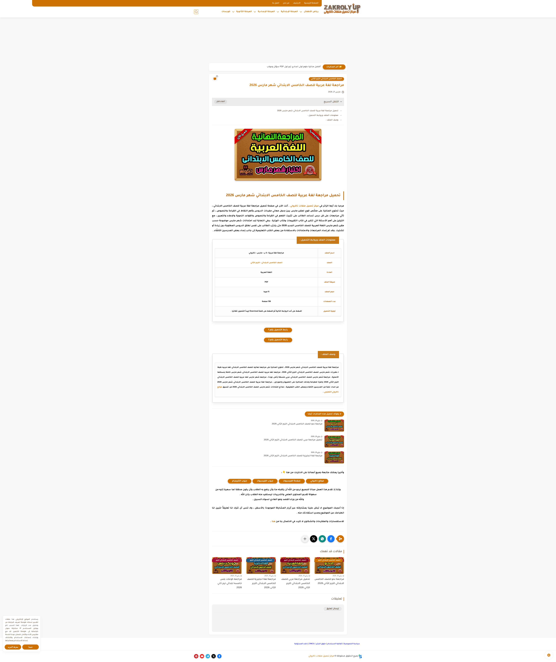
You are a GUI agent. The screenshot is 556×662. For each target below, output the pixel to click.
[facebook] (219, 656)
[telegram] (208, 656)
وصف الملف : (332, 120)
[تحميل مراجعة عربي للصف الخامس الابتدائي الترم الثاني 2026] (334, 441)
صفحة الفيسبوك (291, 481)
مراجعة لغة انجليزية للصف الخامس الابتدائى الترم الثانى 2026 (293, 456)
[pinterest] (196, 656)
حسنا (31, 647)
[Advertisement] (278, 40)
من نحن (286, 3)
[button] (331, 538)
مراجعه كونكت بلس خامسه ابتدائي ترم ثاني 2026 (229, 583)
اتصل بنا (275, 3)
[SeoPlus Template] (360, 656)
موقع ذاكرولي (317, 481)
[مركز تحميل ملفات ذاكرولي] (342, 8)
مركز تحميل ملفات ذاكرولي (304, 206)
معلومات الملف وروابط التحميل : (323, 115)
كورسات (226, 12)
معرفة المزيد (13, 647)
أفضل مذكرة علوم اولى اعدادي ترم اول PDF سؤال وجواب (294, 67)
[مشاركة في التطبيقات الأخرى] (305, 538)
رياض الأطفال (311, 12)
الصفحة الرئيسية (311, 3)
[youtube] (202, 656)
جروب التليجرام (239, 481)
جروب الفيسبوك (265, 481)
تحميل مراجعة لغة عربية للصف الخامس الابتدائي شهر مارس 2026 (307, 111)
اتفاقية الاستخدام (334, 644)
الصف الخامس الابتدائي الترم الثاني (326, 79)
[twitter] (213, 656)
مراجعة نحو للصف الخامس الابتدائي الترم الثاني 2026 (297, 424)
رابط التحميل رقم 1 (278, 330)
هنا (273, 521)
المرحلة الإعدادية (266, 12)
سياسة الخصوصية (352, 644)
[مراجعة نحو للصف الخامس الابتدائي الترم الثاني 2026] (334, 425)
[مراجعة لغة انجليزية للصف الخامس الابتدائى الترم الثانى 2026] (334, 457)
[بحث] (196, 12)
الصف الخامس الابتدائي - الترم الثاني (266, 263)
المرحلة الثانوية (244, 12)
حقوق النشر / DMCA (317, 644)
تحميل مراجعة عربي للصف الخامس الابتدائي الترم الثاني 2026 (293, 440)
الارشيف (296, 3)
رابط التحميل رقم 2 (278, 340)
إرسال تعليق (333, 609)
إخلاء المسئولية (301, 644)
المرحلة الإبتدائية (289, 12)
